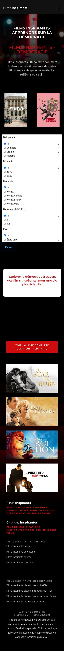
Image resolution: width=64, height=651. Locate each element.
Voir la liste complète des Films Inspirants (32, 347)
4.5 (8, 223)
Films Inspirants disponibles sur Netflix (26, 585)
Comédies (40, 507)
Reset (9, 247)
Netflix (10, 191)
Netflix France (14, 199)
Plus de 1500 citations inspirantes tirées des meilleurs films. (31, 530)
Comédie (11, 147)
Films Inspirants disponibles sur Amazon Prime (31, 596)
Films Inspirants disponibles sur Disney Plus (29, 590)
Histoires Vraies (19, 507)
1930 (9, 171)
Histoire (11, 155)
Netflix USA (13, 203)
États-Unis (12, 239)
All (8, 143)
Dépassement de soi (21, 513)
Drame (10, 151)
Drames (12, 510)
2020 (9, 175)
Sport (23, 510)
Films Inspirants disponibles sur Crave (26, 601)
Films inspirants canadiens (20, 562)
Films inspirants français (19, 546)
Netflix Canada (14, 195)
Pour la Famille (42, 510)
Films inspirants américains (20, 551)
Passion (44, 513)
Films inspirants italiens (18, 557)
